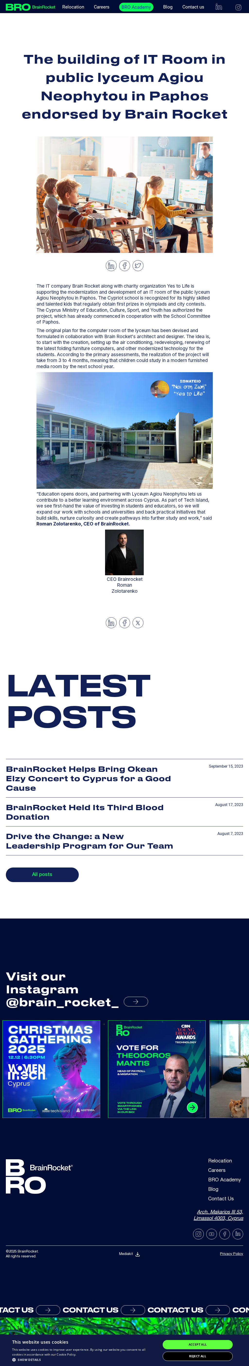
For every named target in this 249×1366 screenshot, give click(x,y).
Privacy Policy (231, 1254)
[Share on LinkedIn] (111, 265)
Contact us (193, 7)
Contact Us (221, 1199)
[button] (84, 1359)
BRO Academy (136, 7)
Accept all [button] (198, 1344)
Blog (168, 7)
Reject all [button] (197, 1356)
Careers (101, 7)
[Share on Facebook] (124, 265)
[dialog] (124, 1350)
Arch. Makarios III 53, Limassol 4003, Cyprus (218, 1215)
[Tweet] (138, 265)
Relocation (73, 7)
